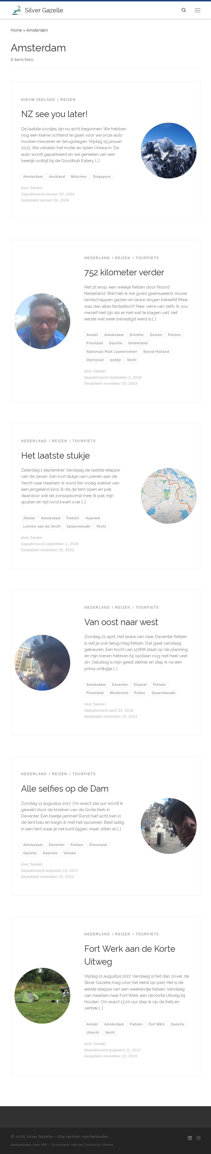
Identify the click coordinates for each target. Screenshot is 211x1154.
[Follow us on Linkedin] (190, 1138)
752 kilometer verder (124, 272)
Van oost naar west (121, 622)
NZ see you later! (54, 114)
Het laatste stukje (55, 456)
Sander (36, 188)
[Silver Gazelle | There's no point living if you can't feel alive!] (17, 9)
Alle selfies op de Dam (65, 789)
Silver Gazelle (39, 1136)
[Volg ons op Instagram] (198, 1138)
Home (16, 30)
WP (44, 1145)
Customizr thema (98, 1145)
